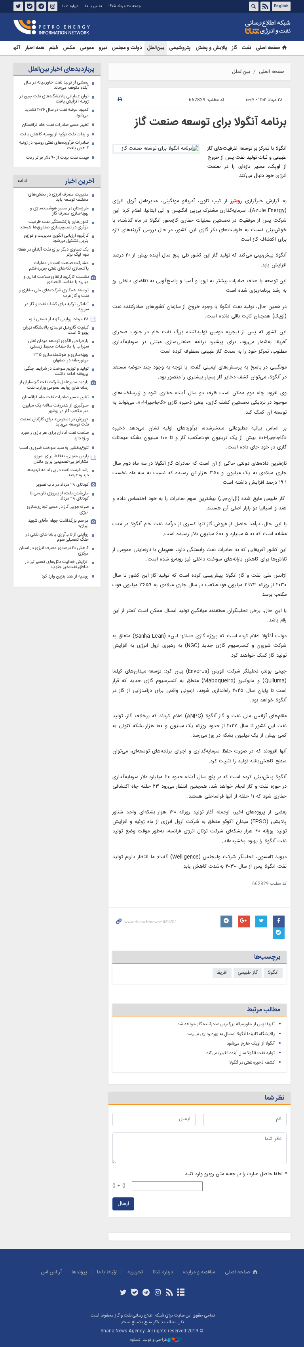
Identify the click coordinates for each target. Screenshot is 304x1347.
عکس (69, 48)
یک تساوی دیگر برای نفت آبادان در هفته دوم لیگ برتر (53, 252)
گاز (234, 48)
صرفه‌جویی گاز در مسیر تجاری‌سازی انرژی (58, 509)
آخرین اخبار (79, 181)
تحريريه (135, 1272)
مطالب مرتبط (263, 1010)
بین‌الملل (155, 48)
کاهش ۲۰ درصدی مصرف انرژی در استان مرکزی (54, 550)
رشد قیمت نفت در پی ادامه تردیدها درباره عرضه (58, 472)
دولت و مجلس (127, 48)
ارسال (123, 1204)
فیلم (53, 48)
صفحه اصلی (268, 48)
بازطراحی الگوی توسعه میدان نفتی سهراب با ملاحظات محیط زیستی (58, 343)
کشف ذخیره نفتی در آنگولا (252, 1062)
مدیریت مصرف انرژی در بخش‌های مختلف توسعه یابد (58, 197)
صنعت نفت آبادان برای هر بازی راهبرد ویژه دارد (55, 435)
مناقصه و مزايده (199, 1272)
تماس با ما (93, 6)
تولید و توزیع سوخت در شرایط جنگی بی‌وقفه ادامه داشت (57, 371)
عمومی (87, 48)
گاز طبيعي (248, 973)
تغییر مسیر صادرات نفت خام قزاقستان (55, 124)
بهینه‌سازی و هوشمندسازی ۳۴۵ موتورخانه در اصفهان (61, 357)
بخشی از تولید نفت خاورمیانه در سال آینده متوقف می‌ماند (56, 85)
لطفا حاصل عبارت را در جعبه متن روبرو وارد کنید (236, 1174)
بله (29, 6)
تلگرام (41, 6)
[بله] (135, 1293)
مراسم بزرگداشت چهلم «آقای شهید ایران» (58, 523)
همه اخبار (34, 48)
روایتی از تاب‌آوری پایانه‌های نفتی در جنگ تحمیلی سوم (57, 537)
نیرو (103, 48)
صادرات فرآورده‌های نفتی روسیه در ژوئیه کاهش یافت (54, 145)
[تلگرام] (146, 1293)
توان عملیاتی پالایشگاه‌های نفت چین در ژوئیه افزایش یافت (54, 99)
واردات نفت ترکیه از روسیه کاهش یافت (54, 134)
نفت (246, 48)
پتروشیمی (180, 48)
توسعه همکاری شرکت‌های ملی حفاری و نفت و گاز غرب (54, 293)
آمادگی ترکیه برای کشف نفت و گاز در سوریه (57, 307)
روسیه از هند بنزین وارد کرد (65, 576)
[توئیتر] (123, 1293)
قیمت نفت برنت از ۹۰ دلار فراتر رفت (57, 157)
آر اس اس (51, 1272)
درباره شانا (70, 6)
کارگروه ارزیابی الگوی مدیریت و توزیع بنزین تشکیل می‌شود (56, 238)
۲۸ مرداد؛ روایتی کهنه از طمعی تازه (59, 319)
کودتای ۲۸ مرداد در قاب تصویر (62, 484)
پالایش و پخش (211, 48)
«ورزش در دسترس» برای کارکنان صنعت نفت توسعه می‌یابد (54, 422)
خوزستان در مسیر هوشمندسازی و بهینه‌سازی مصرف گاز (59, 211)
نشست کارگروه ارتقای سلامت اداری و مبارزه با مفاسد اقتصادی (56, 279)
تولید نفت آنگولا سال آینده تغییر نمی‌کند (240, 1053)
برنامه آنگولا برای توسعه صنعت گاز (211, 122)
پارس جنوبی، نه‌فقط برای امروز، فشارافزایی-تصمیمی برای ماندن (61, 459)
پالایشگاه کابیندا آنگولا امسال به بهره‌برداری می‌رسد (230, 1034)
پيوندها (79, 1272)
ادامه (22, 181)
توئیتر (18, 6)
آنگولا (273, 973)
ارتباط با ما (107, 1272)
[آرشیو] (181, 1293)
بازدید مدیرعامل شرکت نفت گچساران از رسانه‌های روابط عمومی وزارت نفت (54, 385)
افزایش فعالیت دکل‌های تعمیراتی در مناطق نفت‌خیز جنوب (57, 564)
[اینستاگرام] (158, 1293)
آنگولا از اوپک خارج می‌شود (251, 1043)
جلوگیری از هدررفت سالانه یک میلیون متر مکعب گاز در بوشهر (56, 408)
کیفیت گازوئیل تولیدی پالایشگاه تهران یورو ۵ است (56, 330)
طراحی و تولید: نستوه (148, 1340)
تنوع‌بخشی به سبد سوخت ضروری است (54, 447)
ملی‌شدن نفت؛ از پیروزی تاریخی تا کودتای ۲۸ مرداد (59, 496)
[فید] (169, 1293)
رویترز (236, 201)
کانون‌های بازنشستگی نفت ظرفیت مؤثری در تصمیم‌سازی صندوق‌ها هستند (54, 224)
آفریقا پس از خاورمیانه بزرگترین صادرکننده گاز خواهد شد (226, 1024)
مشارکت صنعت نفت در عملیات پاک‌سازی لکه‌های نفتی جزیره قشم (59, 265)
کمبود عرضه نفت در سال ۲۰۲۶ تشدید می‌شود (57, 112)
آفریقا (222, 973)
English (281, 6)
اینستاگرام (52, 6)
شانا (241, 27)
